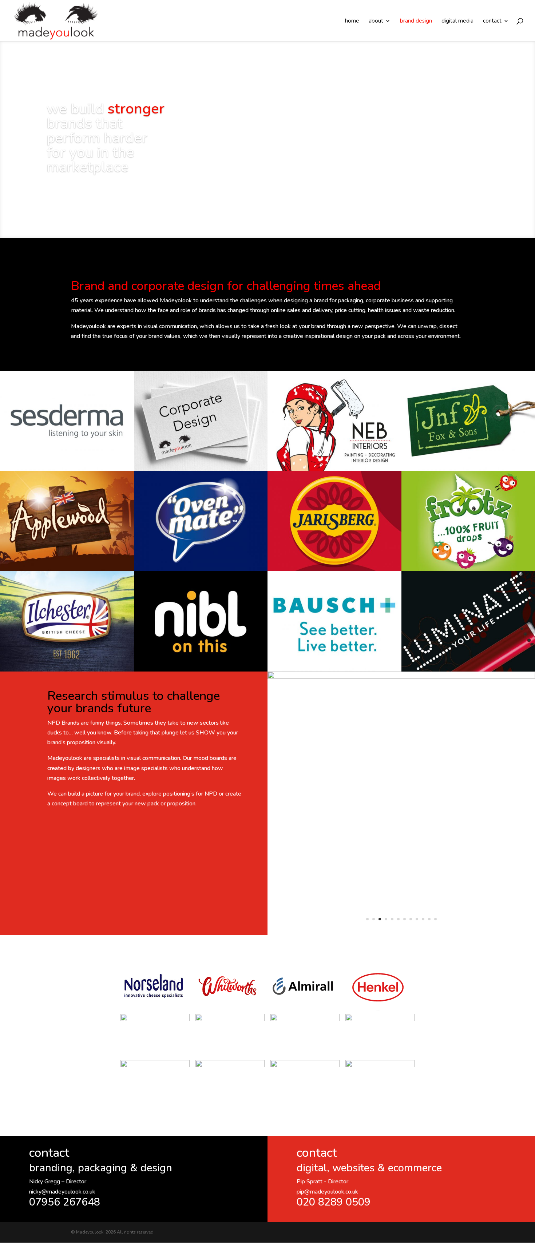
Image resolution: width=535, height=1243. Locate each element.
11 (429, 919)
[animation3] (401, 677)
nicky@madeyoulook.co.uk (62, 1192)
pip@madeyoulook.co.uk (327, 1192)
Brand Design (416, 21)
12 (435, 919)
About (376, 21)
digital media (457, 21)
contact (492, 21)
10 (423, 919)
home (352, 21)
